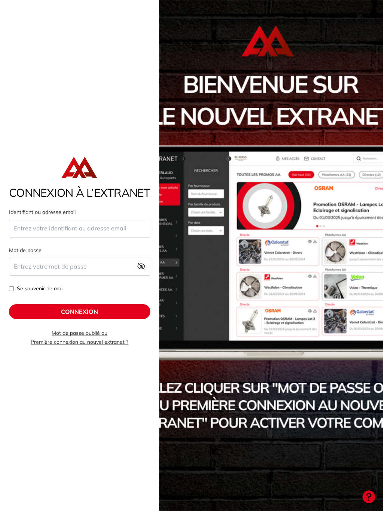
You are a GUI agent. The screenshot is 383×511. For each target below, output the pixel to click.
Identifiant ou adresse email (42, 212)
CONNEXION (79, 311)
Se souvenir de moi (39, 288)
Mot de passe (25, 250)
